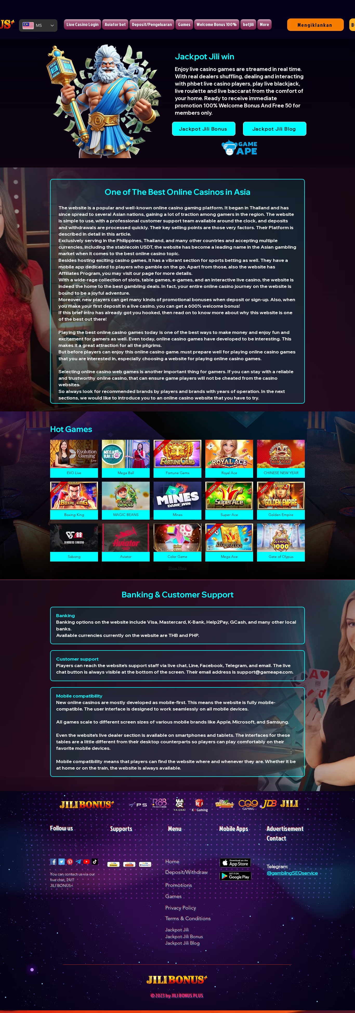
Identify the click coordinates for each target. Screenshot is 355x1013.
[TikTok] (95, 862)
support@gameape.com (264, 672)
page (148, 273)
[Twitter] (61, 862)
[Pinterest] (70, 862)
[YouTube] (86, 862)
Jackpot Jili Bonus (184, 936)
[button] (74, 459)
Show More (177, 568)
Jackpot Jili (177, 930)
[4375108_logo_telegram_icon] (78, 862)
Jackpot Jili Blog (182, 943)
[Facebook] (53, 862)
